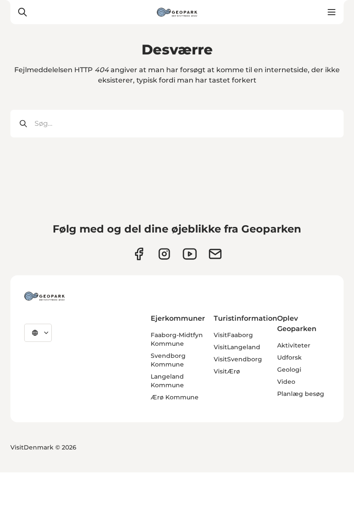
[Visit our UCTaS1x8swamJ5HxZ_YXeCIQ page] (189, 253)
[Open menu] (331, 12)
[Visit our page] (164, 253)
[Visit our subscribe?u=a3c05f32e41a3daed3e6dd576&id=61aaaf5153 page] (215, 253)
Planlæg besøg (300, 394)
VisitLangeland (237, 347)
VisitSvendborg (238, 359)
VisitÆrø (227, 371)
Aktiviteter (293, 345)
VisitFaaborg (233, 335)
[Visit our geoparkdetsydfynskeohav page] (138, 253)
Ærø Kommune (175, 397)
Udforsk (289, 357)
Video (286, 382)
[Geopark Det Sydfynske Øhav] (44, 296)
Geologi (289, 369)
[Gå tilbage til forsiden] (177, 12)
